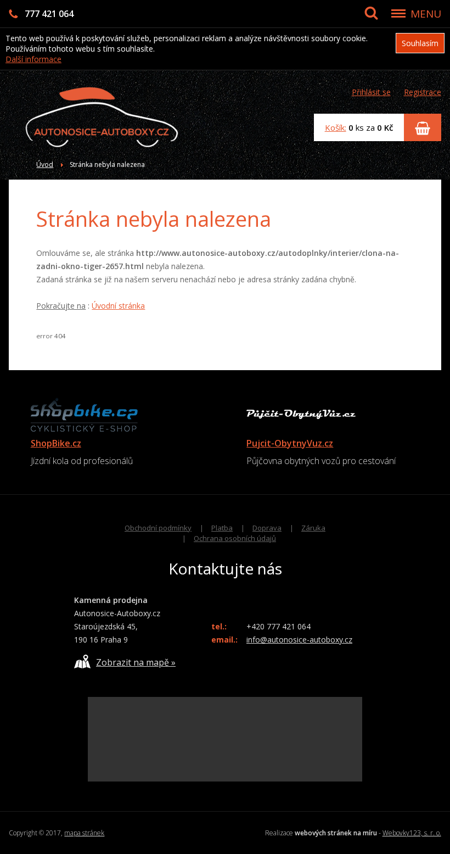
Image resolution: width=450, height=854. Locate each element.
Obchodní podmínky (158, 528)
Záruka (313, 528)
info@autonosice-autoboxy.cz (299, 639)
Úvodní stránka (118, 305)
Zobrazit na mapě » (136, 662)
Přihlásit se (371, 92)
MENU (425, 14)
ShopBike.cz (56, 443)
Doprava (267, 528)
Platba (222, 528)
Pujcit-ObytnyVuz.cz (289, 443)
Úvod (44, 164)
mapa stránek (84, 833)
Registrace (422, 92)
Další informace (33, 59)
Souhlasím (420, 43)
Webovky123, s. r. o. (412, 833)
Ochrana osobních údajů (235, 538)
